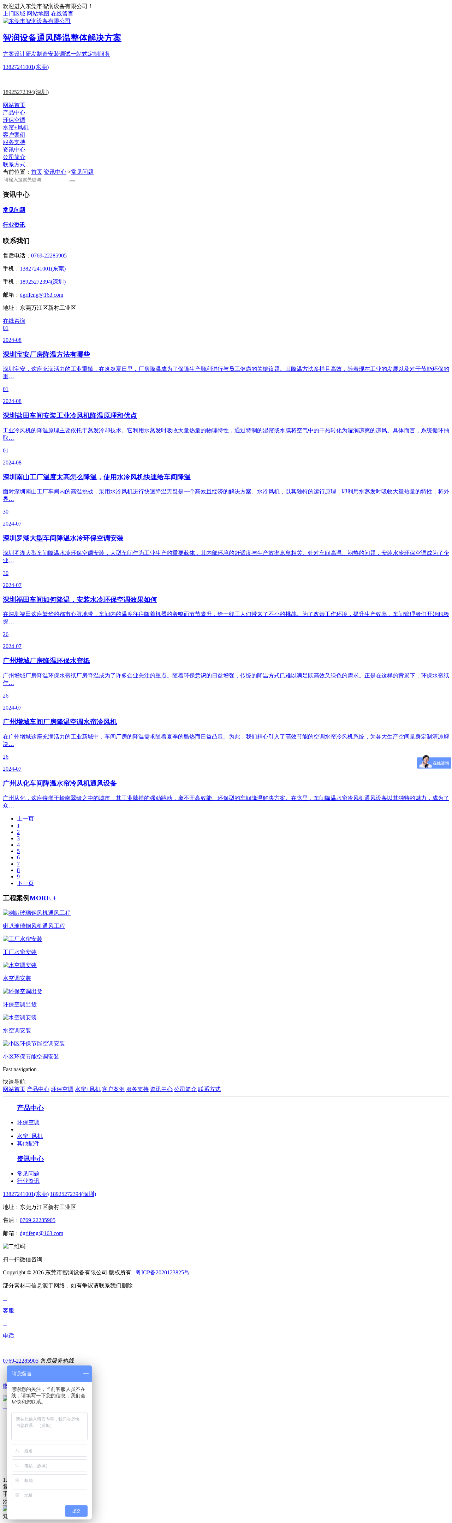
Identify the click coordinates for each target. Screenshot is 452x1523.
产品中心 (14, 112)
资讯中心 (14, 150)
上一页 (25, 819)
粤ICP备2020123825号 (163, 1272)
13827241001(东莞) (26, 67)
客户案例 (14, 135)
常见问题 (82, 172)
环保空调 (14, 120)
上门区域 (14, 14)
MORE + (43, 898)
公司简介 (14, 157)
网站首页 (14, 105)
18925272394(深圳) (26, 92)
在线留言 (62, 14)
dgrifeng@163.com (41, 295)
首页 (36, 172)
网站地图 (38, 14)
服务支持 (14, 142)
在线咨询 (14, 321)
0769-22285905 (49, 256)
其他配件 (28, 1143)
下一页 (25, 883)
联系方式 (14, 164)
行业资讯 (14, 225)
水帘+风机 (16, 127)
